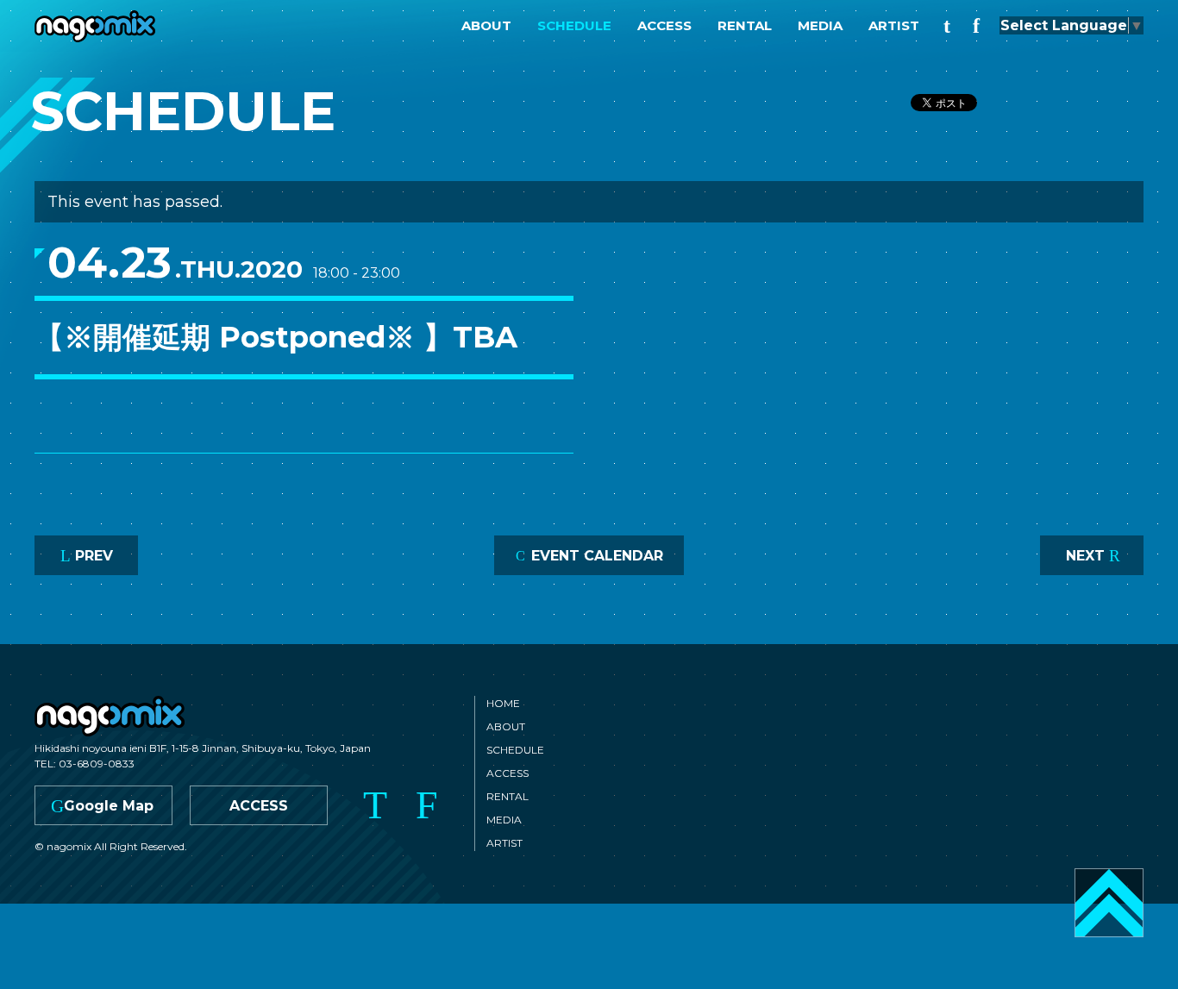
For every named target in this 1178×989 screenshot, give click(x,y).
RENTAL (744, 25)
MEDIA (820, 25)
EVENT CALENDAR (589, 556)
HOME (503, 703)
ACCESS (664, 25)
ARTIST (893, 25)
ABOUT (486, 25)
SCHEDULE (574, 25)
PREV (86, 556)
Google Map (102, 806)
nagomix (94, 26)
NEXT (1093, 556)
